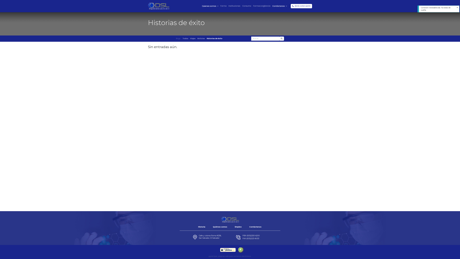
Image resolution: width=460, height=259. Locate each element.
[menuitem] (223, 6)
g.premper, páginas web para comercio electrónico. (230, 256)
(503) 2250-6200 (302, 6)
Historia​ (201, 227)
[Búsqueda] (281, 39)
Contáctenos (255, 227)
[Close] (457, 8)
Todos (185, 38)
